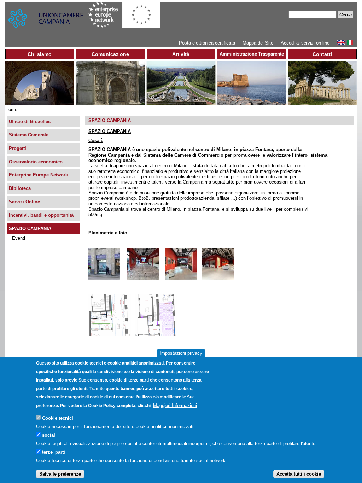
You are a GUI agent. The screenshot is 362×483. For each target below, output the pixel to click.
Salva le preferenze (60, 474)
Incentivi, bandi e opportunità (41, 215)
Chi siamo (40, 54)
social (48, 435)
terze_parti (53, 452)
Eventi (18, 238)
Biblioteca (20, 188)
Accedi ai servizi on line (305, 43)
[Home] (46, 20)
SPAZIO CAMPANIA (30, 228)
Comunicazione (110, 54)
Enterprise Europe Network (38, 175)
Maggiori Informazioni (175, 405)
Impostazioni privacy (181, 353)
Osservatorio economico (36, 161)
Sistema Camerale (28, 135)
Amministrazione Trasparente (252, 54)
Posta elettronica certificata (207, 43)
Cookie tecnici (57, 418)
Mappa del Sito (258, 43)
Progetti (17, 148)
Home (11, 109)
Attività (180, 54)
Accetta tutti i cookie (298, 474)
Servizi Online (24, 201)
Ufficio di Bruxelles (30, 121)
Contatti (322, 54)
